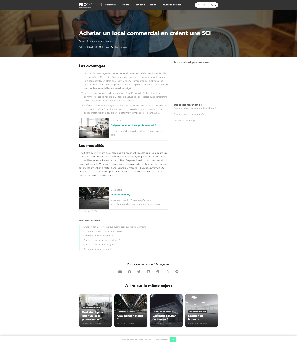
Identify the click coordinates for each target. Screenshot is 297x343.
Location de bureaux (195, 318)
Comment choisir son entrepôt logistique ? (195, 108)
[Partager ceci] (129, 272)
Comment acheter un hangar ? (164, 318)
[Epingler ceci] (158, 272)
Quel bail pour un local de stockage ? (101, 240)
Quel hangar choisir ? (130, 318)
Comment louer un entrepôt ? (98, 236)
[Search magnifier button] (215, 5)
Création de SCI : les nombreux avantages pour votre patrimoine (114, 227)
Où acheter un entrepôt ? (186, 120)
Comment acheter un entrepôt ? (190, 114)
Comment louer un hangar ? (97, 249)
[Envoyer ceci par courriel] (120, 272)
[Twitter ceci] (139, 272)
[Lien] (91, 5)
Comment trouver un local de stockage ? (103, 231)
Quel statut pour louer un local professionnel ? (92, 316)
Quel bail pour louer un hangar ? (99, 244)
